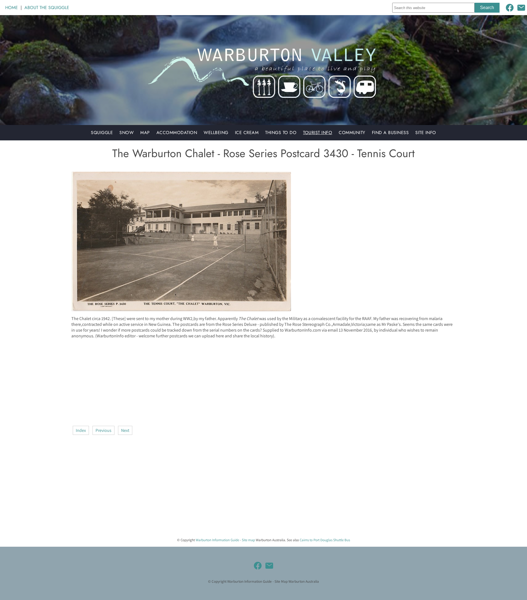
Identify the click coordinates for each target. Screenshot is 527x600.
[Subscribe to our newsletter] (521, 7)
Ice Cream (247, 132)
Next (125, 430)
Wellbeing (216, 132)
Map (145, 132)
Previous (103, 430)
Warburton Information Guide (217, 540)
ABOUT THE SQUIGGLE (46, 7)
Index (81, 430)
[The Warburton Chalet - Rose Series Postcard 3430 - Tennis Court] (181, 310)
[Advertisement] (236, 381)
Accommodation (176, 132)
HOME (11, 7)
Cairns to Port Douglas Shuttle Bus (325, 540)
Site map (248, 540)
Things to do (280, 132)
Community (352, 132)
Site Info (425, 132)
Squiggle (102, 132)
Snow (126, 132)
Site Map (281, 581)
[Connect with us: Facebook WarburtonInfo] (509, 7)
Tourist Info (317, 132)
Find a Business (390, 132)
